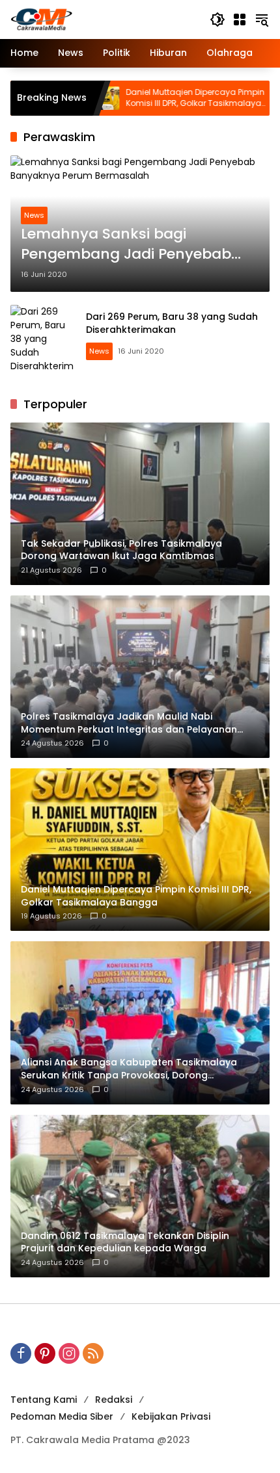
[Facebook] (20, 1353)
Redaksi (113, 1399)
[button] (217, 19)
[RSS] (93, 1353)
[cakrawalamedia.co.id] (103, 18)
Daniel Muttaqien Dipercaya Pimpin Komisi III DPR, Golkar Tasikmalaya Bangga (152, 98)
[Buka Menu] (239, 19)
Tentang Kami (43, 1399)
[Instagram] (69, 1353)
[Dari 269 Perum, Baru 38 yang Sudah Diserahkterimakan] (43, 337)
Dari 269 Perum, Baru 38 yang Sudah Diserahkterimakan (172, 323)
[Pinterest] (45, 1353)
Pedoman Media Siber (61, 1416)
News (34, 215)
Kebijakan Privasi (171, 1416)
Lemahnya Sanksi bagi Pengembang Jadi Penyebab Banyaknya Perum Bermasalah (135, 244)
